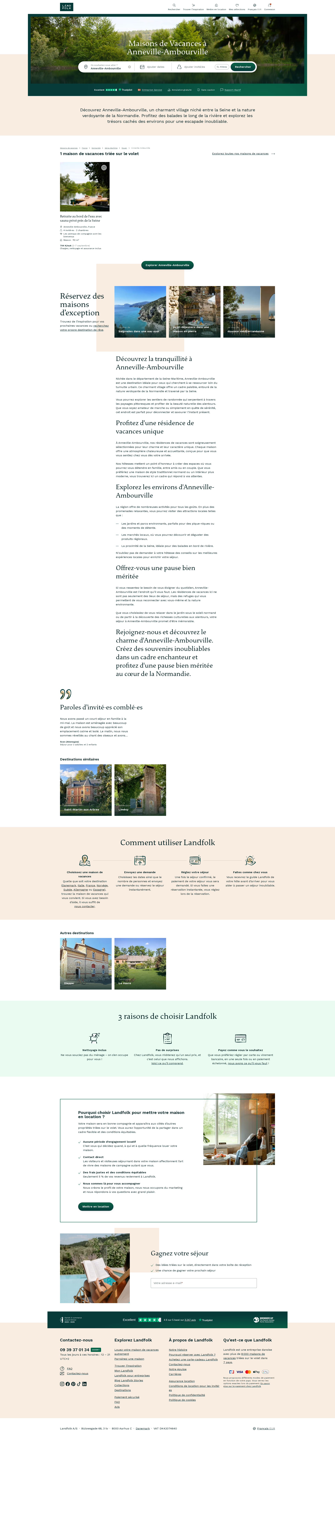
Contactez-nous (77, 1373)
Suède (68, 889)
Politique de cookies (182, 1400)
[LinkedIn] (84, 1384)
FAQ (69, 1368)
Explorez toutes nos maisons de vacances (240, 153)
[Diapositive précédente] (64, 187)
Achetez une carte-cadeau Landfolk (193, 1359)
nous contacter (84, 906)
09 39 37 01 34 (74, 1350)
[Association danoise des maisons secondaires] (264, 1320)
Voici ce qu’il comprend (167, 1063)
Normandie (96, 148)
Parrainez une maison (129, 1358)
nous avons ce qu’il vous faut (247, 1063)
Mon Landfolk (123, 1370)
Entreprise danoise (152, 90)
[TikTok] (79, 1384)
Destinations (122, 1390)
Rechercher (243, 66)
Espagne (98, 889)
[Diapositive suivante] (105, 187)
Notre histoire (178, 1349)
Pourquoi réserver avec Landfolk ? (192, 1354)
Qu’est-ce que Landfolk (247, 1340)
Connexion (269, 9)
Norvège (102, 885)
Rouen (124, 148)
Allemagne (80, 889)
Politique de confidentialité (187, 1395)
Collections (121, 1385)
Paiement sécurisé (126, 1397)
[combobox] (106, 66)
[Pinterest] (73, 1384)
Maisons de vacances (69, 148)
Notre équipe (178, 1369)
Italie (81, 885)
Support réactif (233, 90)
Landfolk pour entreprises (132, 1375)
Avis (117, 1407)
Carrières (175, 1374)
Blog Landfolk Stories (128, 1380)
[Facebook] (68, 1384)
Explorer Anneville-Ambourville (167, 265)
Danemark (69, 885)
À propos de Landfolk (191, 1340)
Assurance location (182, 1381)
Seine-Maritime (111, 148)
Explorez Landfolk (133, 1340)
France (84, 148)
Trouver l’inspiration (193, 9)
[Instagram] (62, 1384)
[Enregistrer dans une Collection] (104, 167)
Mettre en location (216, 9)
